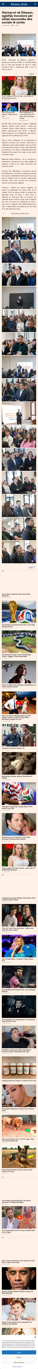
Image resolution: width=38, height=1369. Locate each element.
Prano (19, 1352)
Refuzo (19, 1357)
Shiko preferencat (19, 1362)
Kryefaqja (4, 8)
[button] (35, 1337)
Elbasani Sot (11, 8)
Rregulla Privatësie (17, 1366)
